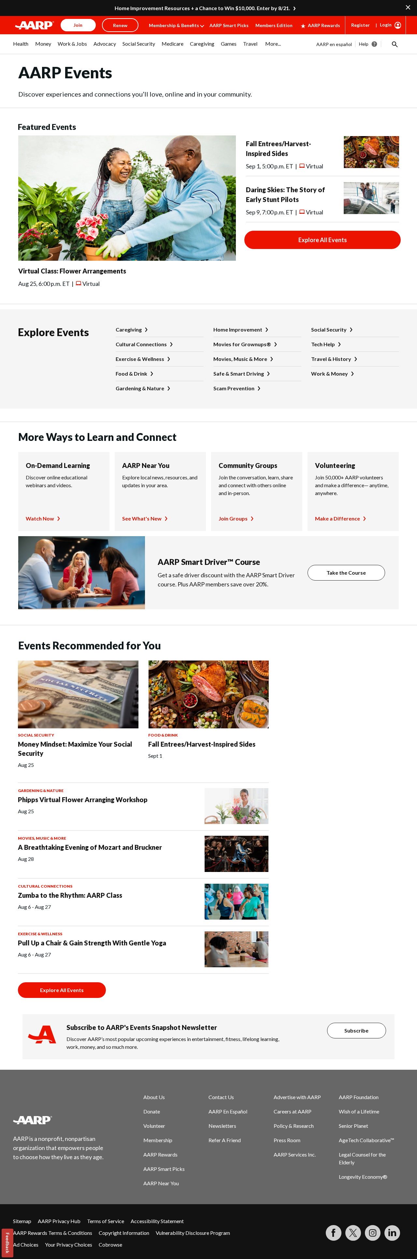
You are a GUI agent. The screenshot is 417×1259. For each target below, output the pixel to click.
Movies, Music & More (240, 359)
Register (360, 25)
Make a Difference (337, 518)
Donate (151, 1111)
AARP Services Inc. (295, 1154)
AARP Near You (145, 465)
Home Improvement (237, 329)
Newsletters (222, 1126)
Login (386, 24)
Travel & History (331, 359)
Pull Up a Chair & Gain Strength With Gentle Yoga (92, 943)
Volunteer (154, 1126)
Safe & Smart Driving (238, 373)
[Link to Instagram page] (373, 1233)
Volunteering (335, 465)
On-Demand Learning (58, 465)
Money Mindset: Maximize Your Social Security (75, 748)
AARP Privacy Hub (59, 1221)
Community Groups (248, 465)
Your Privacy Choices (68, 1244)
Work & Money (329, 373)
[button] (394, 44)
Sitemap (22, 1221)
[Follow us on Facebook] (333, 1233)
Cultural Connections (141, 344)
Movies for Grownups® (242, 344)
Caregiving (129, 329)
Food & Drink (131, 373)
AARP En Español (227, 1111)
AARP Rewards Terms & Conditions (52, 1233)
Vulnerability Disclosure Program (193, 1233)
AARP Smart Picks (229, 25)
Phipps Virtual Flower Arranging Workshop (83, 799)
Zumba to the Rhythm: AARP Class (70, 895)
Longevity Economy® (363, 1177)
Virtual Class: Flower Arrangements (72, 271)
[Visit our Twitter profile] (353, 1233)
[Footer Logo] (58, 1120)
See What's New (142, 518)
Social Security (329, 329)
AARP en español (334, 44)
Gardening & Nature (140, 388)
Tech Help (323, 344)
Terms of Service (105, 1221)
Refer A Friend (224, 1140)
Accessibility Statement (157, 1221)
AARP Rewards (324, 25)
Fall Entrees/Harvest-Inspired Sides (201, 744)
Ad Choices (25, 1244)
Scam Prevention (233, 388)
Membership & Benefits (174, 25)
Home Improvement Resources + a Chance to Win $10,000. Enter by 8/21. (202, 8)
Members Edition (274, 25)
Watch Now (40, 518)
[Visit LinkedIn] (392, 1233)
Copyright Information (124, 1233)
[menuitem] (21, 47)
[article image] (127, 259)
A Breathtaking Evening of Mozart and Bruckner (90, 847)
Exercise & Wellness (140, 359)
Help (363, 44)
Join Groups (233, 518)
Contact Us (221, 1097)
